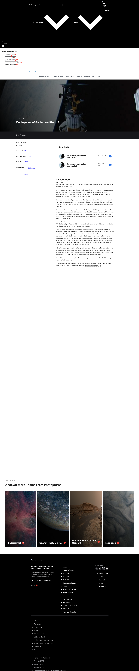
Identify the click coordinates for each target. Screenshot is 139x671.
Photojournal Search (57, 76)
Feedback (87, 76)
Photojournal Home (44, 76)
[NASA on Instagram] (100, 568)
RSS (93, 76)
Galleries (79, 76)
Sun (30, 156)
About (98, 76)
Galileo (27, 161)
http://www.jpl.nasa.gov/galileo (93, 265)
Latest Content (70, 76)
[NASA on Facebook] (96, 568)
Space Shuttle (31, 168)
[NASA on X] (103, 568)
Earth (25, 150)
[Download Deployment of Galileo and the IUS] (110, 157)
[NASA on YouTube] (107, 568)
